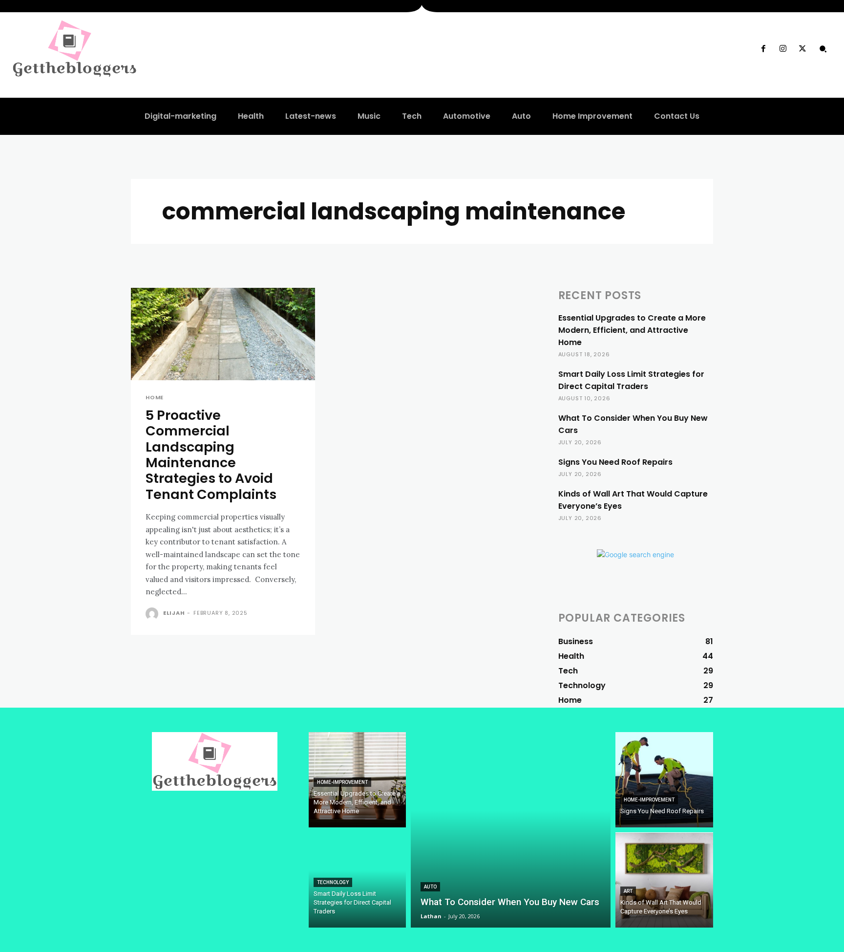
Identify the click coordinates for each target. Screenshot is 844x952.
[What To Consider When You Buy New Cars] (511, 830)
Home (155, 397)
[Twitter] (802, 49)
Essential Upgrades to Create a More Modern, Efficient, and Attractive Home (632, 330)
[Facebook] (763, 49)
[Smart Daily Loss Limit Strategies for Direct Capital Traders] (357, 880)
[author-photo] (153, 613)
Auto (430, 886)
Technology (333, 882)
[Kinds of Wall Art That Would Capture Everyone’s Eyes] (664, 880)
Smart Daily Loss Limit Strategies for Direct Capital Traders (631, 380)
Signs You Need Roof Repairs (615, 462)
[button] (823, 49)
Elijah (174, 613)
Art (628, 891)
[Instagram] (783, 49)
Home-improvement (342, 782)
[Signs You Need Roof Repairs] (664, 779)
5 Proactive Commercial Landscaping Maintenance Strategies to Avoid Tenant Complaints (211, 454)
